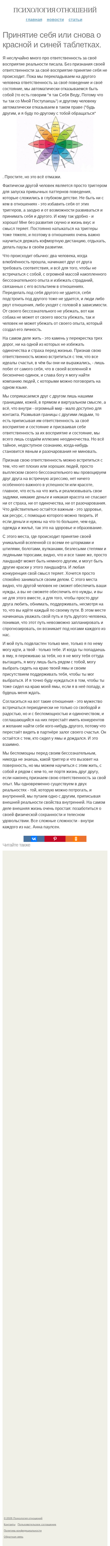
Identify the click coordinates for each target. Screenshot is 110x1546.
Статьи (75, 19)
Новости (55, 19)
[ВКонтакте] (34, 839)
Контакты (9, 1524)
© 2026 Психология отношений (23, 1518)
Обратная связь (13, 1536)
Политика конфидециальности (23, 1530)
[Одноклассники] (75, 839)
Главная (34, 19)
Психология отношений (54, 9)
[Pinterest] (55, 839)
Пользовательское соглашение (37, 1524)
